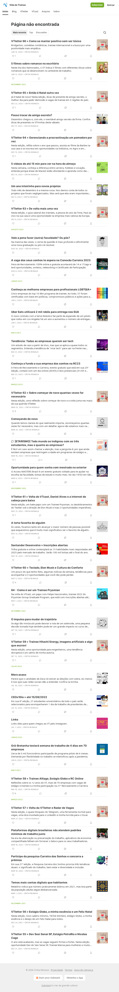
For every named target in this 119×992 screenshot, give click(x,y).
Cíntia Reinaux (31, 52)
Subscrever (97, 5)
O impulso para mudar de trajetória (34, 619)
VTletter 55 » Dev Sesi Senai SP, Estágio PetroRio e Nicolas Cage (49, 936)
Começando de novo (24, 418)
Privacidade (57, 969)
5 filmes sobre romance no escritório (35, 63)
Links (14, 719)
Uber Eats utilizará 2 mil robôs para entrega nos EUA (45, 311)
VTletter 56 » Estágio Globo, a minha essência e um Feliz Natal (51, 911)
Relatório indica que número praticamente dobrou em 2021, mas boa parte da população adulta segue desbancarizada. (51, 888)
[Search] (105, 32)
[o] (102, 593)
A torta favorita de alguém (28, 522)
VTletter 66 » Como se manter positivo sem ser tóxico (46, 41)
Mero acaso (18, 674)
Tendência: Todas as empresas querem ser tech (42, 341)
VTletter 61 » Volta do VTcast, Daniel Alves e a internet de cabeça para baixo (48, 498)
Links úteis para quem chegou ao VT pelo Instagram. (39, 723)
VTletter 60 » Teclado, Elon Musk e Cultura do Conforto (47, 567)
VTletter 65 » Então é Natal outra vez (35, 92)
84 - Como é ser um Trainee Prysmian (35, 590)
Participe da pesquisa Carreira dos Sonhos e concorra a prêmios (47, 858)
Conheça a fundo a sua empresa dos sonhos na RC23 (45, 363)
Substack (46, 985)
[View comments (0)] (40, 56)
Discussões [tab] (41, 32)
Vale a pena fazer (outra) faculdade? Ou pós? (40, 237)
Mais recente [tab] (19, 32)
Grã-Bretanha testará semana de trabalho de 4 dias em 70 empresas (49, 747)
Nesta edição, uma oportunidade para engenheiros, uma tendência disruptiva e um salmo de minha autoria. (46, 651)
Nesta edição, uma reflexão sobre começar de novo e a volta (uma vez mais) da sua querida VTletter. (51, 402)
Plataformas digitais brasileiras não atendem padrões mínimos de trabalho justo (46, 832)
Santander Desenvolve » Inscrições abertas (39, 545)
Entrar (111, 4)
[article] (59, 48)
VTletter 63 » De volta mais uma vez (34, 208)
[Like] (13, 78)
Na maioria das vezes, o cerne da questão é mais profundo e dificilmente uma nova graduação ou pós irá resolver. (50, 243)
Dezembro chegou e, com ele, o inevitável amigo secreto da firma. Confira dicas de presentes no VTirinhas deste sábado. (50, 121)
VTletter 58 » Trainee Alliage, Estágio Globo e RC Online (47, 778)
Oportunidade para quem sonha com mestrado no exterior (49, 467)
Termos (68, 969)
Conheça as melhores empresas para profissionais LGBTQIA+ (51, 289)
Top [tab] (31, 32)
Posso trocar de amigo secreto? (31, 115)
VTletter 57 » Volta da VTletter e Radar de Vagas (42, 807)
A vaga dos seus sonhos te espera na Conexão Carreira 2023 (50, 260)
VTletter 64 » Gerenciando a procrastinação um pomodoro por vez (51, 139)
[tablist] (30, 32)
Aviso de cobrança (83, 969)
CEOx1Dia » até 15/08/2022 (29, 697)
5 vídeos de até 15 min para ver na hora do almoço (43, 163)
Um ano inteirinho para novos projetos (36, 186)
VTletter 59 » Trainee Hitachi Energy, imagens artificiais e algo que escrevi (52, 643)
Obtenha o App (75, 977)
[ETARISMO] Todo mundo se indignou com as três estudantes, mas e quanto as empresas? (45, 443)
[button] (5, 11)
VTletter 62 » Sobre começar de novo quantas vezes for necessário (47, 394)
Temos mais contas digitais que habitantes (39, 882)
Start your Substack (49, 977)
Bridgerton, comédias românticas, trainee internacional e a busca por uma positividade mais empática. (50, 47)
